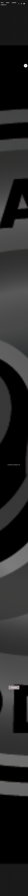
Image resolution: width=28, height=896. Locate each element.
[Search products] (26, 66)
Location (14, 2)
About (7, 2)
